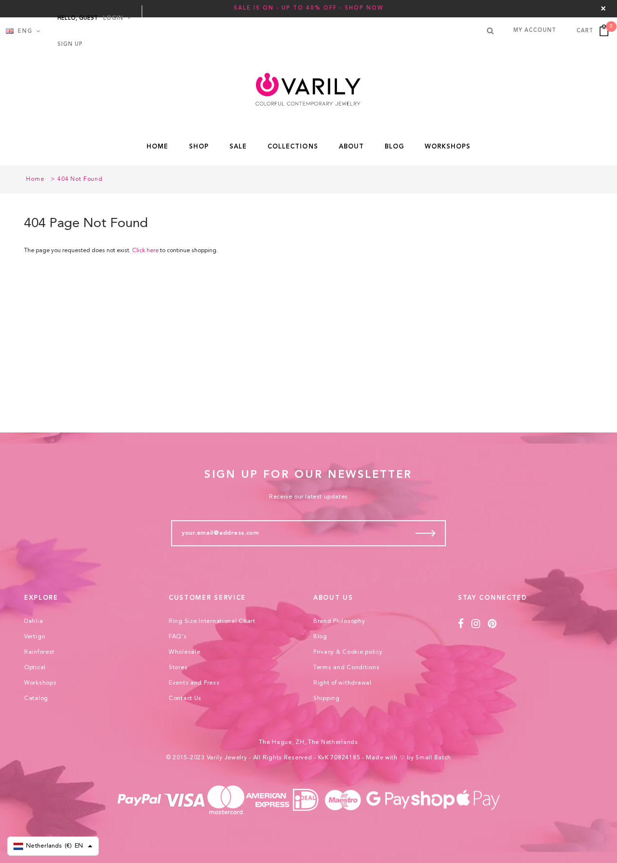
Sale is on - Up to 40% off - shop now (309, 8)
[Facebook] (461, 624)
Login (113, 18)
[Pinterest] (492, 624)
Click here (146, 251)
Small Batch (433, 758)
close (603, 8)
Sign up (70, 44)
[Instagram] (476, 624)
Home (35, 179)
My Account (534, 30)
